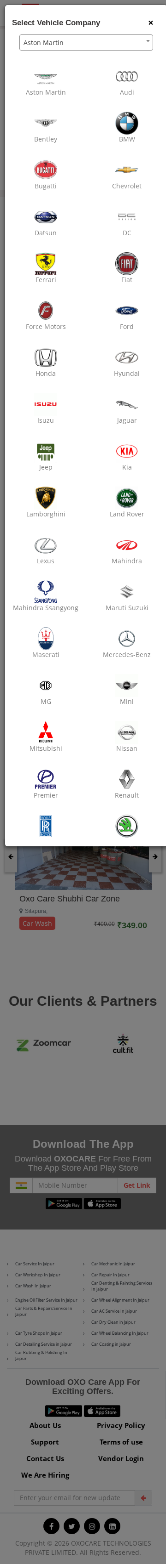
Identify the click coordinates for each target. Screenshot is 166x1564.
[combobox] (86, 42)
